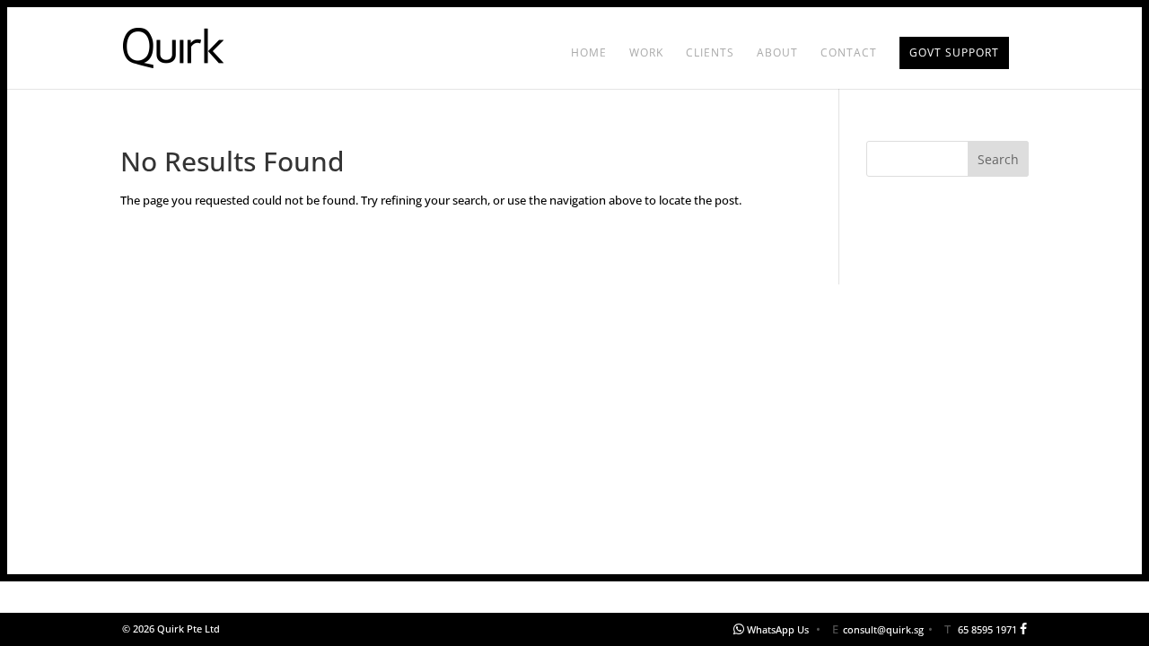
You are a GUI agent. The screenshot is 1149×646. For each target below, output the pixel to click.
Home (589, 53)
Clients (710, 53)
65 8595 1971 (987, 629)
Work (646, 53)
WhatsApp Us (778, 629)
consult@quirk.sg (883, 629)
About (777, 53)
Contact (848, 53)
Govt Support (954, 52)
